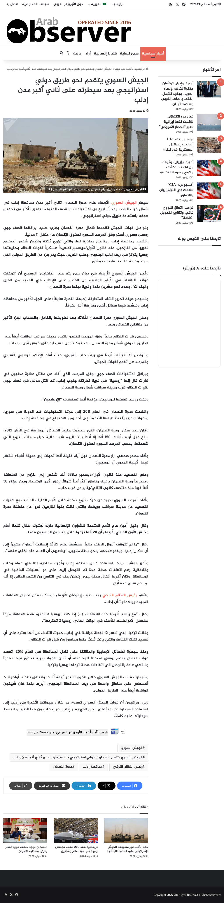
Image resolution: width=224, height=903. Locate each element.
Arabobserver (210, 895)
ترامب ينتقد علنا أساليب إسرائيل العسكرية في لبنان (178, 144)
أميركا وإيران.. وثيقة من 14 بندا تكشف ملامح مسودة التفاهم (176, 167)
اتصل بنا (11, 4)
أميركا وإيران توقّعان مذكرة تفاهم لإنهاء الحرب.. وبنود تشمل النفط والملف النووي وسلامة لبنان (177, 93)
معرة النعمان (62, 767)
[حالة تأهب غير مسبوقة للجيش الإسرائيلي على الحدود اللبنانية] (126, 830)
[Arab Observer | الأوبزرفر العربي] (69, 28)
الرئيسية (118, 4)
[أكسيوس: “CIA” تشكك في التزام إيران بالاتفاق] (209, 190)
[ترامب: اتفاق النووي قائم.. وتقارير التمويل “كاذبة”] (209, 213)
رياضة (77, 53)
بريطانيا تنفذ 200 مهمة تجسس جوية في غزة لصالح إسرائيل (76, 849)
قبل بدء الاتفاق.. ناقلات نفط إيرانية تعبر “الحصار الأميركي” (176, 122)
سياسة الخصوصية (35, 4)
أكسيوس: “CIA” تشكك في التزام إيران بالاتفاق (176, 190)
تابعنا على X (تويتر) (202, 268)
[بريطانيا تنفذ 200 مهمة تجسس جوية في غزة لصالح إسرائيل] (76, 830)
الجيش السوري (124, 202)
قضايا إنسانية (105, 53)
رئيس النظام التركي (119, 595)
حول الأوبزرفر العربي (68, 4)
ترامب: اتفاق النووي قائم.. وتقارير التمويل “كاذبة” (176, 213)
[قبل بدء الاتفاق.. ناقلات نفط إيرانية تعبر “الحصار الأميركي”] (209, 122)
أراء (88, 53)
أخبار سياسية (153, 53)
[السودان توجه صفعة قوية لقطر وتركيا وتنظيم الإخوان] (25, 830)
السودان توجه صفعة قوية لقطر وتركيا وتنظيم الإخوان (26, 849)
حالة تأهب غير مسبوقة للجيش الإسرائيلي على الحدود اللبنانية (127, 849)
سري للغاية (129, 53)
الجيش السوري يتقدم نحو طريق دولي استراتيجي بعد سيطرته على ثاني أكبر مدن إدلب (78, 757)
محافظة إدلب (92, 767)
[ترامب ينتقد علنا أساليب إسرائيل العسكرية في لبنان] (209, 145)
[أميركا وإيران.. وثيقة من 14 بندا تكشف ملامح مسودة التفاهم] (209, 168)
